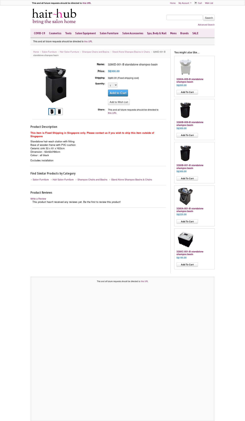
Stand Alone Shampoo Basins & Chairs (131, 51)
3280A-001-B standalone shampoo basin (189, 210)
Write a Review (38, 198)
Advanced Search (206, 24)
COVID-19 (39, 33)
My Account (184, 3)
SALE (195, 33)
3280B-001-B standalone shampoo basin (189, 166)
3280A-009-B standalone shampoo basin (189, 80)
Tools (68, 33)
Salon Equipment (85, 33)
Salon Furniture (109, 33)
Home (173, 3)
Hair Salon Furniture (69, 51)
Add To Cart (187, 92)
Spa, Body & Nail (156, 33)
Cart (200, 3)
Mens (173, 33)
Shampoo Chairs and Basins (95, 51)
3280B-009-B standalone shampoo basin (189, 123)
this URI (86, 3)
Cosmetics (55, 33)
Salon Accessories (132, 33)
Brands (184, 33)
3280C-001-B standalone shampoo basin (189, 253)
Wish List (209, 3)
